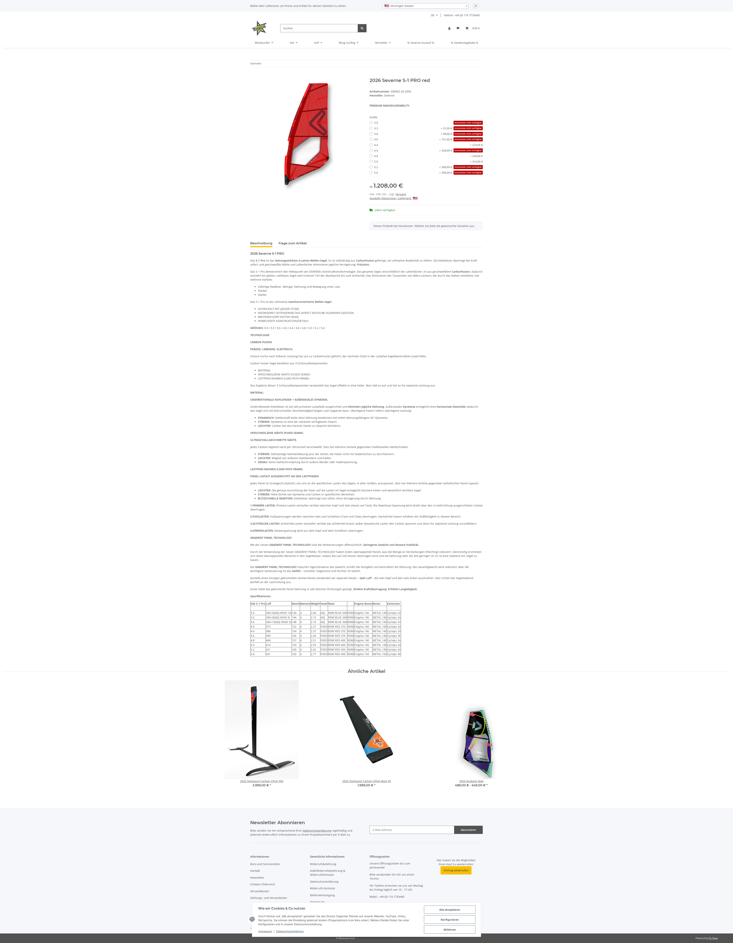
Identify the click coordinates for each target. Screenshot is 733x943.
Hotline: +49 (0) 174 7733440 (462, 15)
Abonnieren (468, 830)
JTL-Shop (713, 938)
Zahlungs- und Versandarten (268, 898)
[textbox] (425, 5)
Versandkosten (259, 891)
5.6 (428, 172)
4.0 (428, 139)
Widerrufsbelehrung (323, 864)
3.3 (428, 128)
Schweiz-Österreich (262, 884)
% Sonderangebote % (464, 43)
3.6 (428, 134)
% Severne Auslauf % (420, 43)
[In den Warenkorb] (253, 76)
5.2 (428, 167)
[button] (449, 28)
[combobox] (426, 6)
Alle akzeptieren (449, 909)
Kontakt (255, 871)
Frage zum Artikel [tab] (293, 243)
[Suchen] (362, 28)
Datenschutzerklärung (290, 931)
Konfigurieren (450, 919)
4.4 (428, 145)
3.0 (428, 123)
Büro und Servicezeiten (265, 864)
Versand (401, 194)
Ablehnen (449, 929)
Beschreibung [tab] (261, 243)
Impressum (265, 931)
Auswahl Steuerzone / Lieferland (391, 198)
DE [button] (432, 15)
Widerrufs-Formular (322, 888)
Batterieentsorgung (322, 895)
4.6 (428, 150)
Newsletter (257, 877)
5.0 (428, 161)
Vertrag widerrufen (456, 870)
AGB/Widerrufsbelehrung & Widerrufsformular (327, 873)
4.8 (428, 156)
